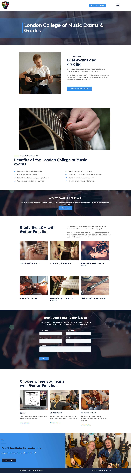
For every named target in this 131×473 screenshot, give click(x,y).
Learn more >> (25, 423)
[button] (118, 5)
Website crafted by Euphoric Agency (31, 470)
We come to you (88, 413)
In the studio (56, 413)
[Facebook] (2, 440)
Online (23, 413)
